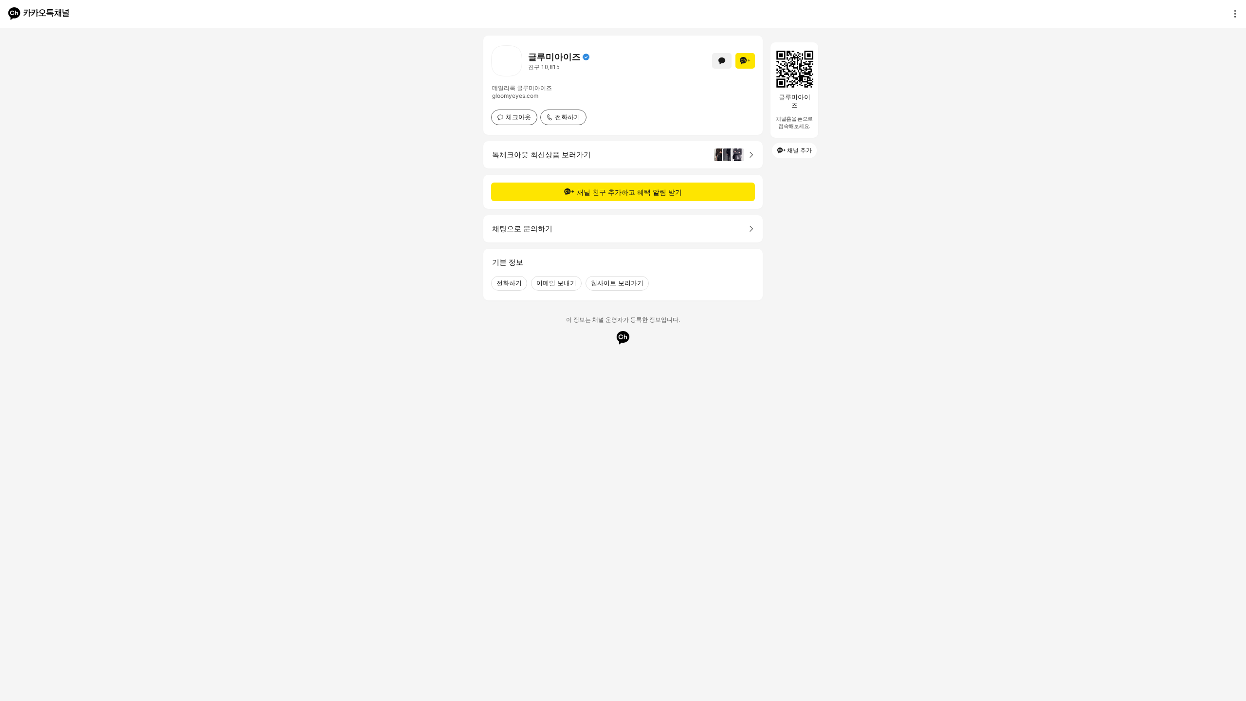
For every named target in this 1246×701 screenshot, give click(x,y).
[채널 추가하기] (745, 61)
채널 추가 (799, 150)
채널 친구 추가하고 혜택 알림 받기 (629, 192)
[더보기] (1232, 13)
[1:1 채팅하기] (722, 61)
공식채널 (586, 57)
